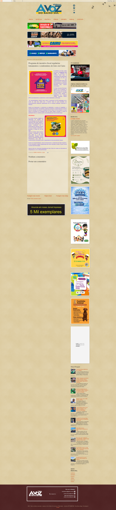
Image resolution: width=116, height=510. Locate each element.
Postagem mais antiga (62, 196)
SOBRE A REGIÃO (76, 118)
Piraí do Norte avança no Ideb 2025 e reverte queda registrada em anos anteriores (82, 448)
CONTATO (80, 19)
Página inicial (48, 196)
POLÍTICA (48, 19)
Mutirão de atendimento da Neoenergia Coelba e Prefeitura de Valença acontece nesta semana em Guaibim (82, 391)
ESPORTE (64, 19)
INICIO (31, 19)
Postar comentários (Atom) (36, 198)
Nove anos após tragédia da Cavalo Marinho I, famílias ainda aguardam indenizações (82, 438)
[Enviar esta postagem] (48, 152)
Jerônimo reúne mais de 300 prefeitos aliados (81, 399)
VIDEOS (72, 481)
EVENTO (72, 476)
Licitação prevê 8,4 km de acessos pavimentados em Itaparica (81, 458)
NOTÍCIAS (39, 19)
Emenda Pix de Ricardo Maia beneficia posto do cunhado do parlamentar (82, 419)
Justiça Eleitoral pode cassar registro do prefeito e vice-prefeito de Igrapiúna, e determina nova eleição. (82, 409)
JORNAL (71, 19)
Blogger (57, 507)
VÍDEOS (55, 19)
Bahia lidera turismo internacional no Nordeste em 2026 (82, 429)
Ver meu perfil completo (75, 135)
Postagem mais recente (33, 196)
